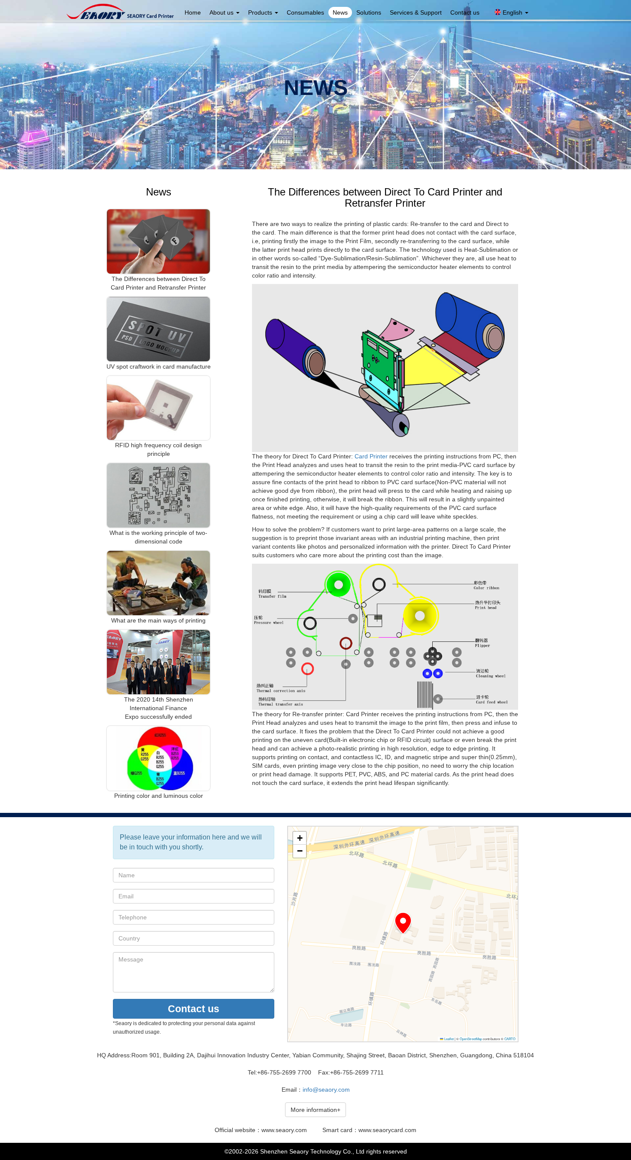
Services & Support (416, 12)
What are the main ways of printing (158, 620)
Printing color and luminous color (158, 795)
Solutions (368, 12)
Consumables (305, 12)
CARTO (510, 1038)
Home (193, 12)
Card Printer (371, 456)
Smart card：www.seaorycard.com (369, 1129)
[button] (403, 923)
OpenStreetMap (471, 1038)
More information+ (315, 1109)
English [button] (512, 12)
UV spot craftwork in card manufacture (158, 366)
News (340, 12)
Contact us (464, 12)
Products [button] (261, 12)
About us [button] (222, 12)
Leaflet (448, 1038)
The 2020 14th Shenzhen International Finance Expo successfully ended (158, 708)
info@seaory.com (326, 1089)
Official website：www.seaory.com (261, 1129)
